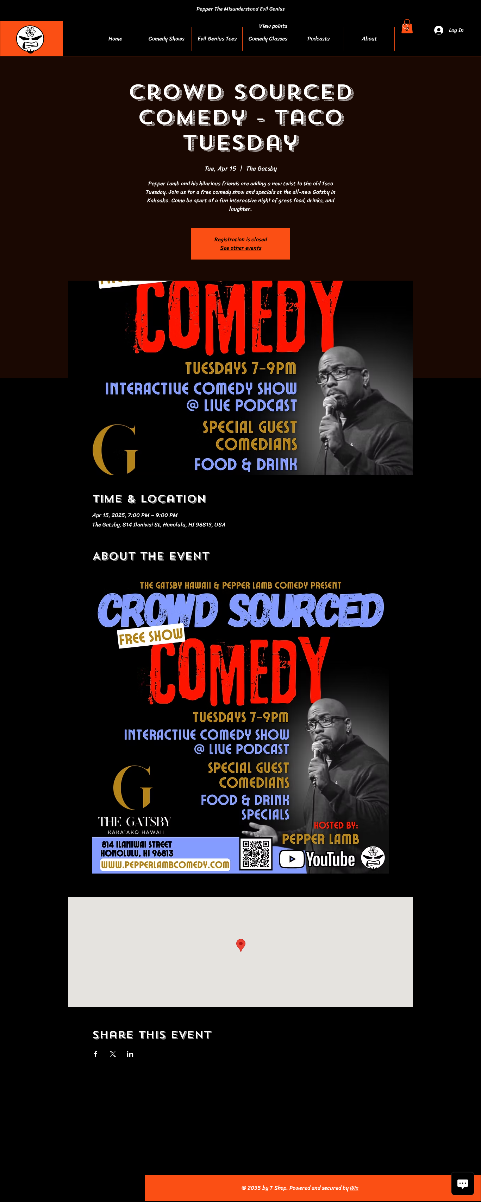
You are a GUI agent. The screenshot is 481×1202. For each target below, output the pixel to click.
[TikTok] (103, 1188)
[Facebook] (41, 1188)
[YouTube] (72, 1188)
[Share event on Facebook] (95, 1054)
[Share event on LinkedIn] (130, 1054)
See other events (240, 248)
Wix (354, 1188)
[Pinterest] (87, 1188)
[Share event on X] (113, 1054)
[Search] (405, 26)
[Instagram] (56, 1188)
